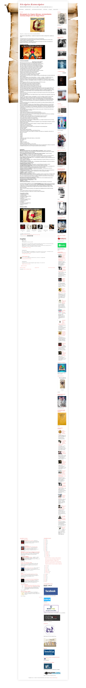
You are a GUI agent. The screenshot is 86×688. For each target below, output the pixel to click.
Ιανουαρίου (47, 572)
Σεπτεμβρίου (47, 555)
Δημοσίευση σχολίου (24, 265)
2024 (45, 542)
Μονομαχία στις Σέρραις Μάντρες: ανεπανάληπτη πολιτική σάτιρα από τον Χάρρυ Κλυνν (35, 14)
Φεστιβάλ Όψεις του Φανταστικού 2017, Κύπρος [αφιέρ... (53, 561)
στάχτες (22, 573)
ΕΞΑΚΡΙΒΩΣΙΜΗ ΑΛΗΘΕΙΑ (28, 557)
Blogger (56, 677)
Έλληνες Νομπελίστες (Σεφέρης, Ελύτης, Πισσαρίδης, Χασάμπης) (62, 432)
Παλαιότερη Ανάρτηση (51, 267)
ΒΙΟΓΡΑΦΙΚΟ (21, 9)
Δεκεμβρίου (47, 551)
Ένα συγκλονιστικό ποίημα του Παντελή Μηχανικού (64, 301)
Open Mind (22, 578)
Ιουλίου (46, 565)
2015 (45, 575)
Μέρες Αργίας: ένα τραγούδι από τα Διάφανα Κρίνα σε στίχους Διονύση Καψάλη (62, 353)
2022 (45, 544)
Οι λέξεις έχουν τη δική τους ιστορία (26, 562)
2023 (45, 543)
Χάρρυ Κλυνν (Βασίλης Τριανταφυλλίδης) (34, 234)
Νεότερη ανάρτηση (22, 267)
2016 (45, 574)
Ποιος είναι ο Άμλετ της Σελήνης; (64, 527)
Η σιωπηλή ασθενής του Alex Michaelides (64, 311)
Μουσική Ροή (23, 567)
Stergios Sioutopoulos (25, 256)
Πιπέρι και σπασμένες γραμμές (26, 591)
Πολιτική (26, 234)
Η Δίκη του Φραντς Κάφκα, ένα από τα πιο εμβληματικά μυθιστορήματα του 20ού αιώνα (62, 290)
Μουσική (24, 234)
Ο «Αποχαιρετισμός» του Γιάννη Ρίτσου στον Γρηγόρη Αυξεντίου (62, 507)
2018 (45, 549)
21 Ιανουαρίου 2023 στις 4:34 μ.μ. (26, 258)
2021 (45, 545)
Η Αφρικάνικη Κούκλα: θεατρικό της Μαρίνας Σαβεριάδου (53, 563)
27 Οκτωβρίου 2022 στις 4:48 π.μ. (26, 253)
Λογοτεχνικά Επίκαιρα (24, 584)
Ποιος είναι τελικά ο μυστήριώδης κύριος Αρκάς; (64, 452)
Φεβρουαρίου (47, 571)
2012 (45, 579)
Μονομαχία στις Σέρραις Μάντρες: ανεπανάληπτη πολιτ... (53, 562)
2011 (45, 580)
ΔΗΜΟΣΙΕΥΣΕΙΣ (27, 9)
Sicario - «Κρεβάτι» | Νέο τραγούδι (29, 567)
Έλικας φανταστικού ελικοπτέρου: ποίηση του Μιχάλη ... (53, 557)
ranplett (52, 677)
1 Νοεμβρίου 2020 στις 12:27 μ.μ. (26, 247)
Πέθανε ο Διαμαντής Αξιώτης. (25, 552)
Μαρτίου (46, 570)
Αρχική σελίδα (55, 9)
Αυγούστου (47, 556)
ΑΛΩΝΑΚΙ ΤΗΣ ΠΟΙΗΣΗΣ (25, 556)
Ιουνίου (46, 566)
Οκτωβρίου (47, 554)
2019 (45, 548)
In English (50, 9)
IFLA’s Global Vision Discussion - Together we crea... (52, 560)
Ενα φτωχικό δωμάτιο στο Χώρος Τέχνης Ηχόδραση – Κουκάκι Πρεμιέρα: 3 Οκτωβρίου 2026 (32, 579)
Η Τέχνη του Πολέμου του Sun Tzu (64, 344)
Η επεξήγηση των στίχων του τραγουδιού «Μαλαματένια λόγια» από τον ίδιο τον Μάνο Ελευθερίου (62, 269)
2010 (45, 581)
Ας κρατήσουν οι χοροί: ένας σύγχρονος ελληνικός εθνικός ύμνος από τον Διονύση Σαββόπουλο (62, 442)
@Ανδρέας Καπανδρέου (32, 4)
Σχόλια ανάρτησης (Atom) (27, 269)
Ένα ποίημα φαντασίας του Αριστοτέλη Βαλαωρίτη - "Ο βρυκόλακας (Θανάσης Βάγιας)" (62, 518)
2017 (45, 550)
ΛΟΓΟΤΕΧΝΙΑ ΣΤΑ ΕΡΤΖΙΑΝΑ (37, 9)
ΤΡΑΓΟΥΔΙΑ (45, 9)
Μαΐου (46, 567)
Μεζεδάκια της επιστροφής (24, 563)
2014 (45, 576)
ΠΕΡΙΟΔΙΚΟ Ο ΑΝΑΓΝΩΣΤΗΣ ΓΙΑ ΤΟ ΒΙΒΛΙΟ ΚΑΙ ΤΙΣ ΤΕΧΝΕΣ (30, 552)
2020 (45, 547)
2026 (45, 539)
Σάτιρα (28, 234)
